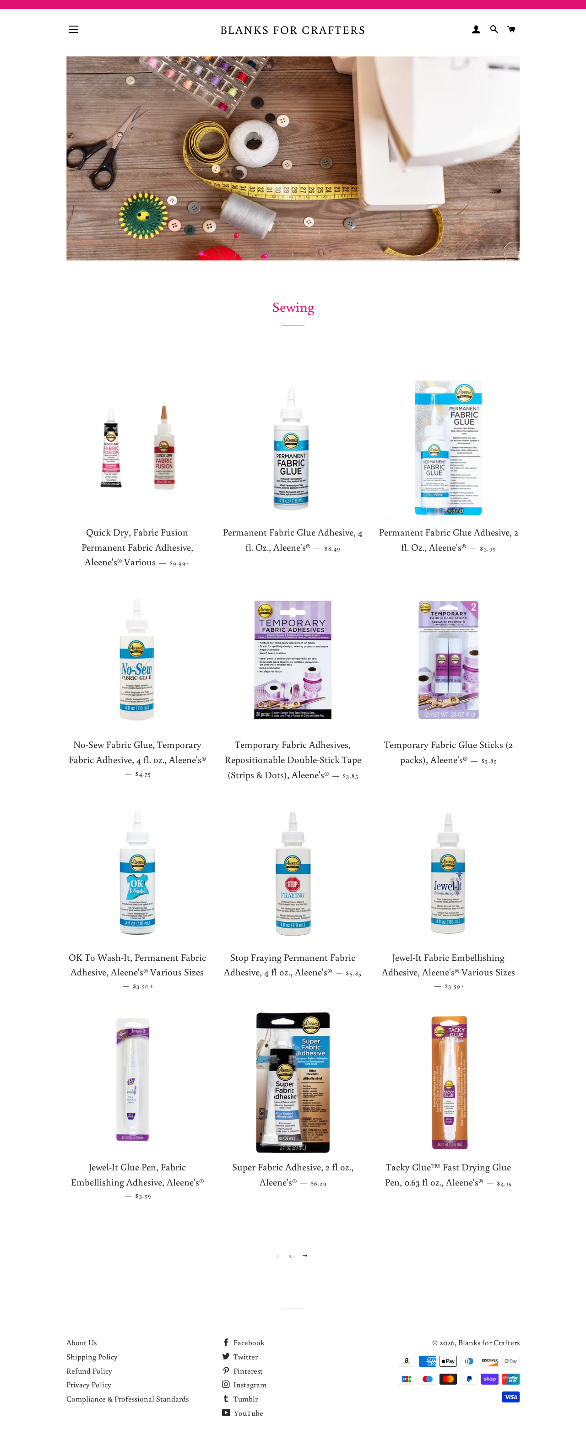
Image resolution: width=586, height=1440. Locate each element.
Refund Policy (89, 1370)
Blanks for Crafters (293, 29)
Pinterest (247, 1370)
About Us (81, 1342)
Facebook (248, 1342)
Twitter (245, 1356)
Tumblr (245, 1398)
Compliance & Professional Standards (127, 1398)
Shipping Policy (92, 1356)
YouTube (247, 1413)
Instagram (249, 1384)
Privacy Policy (88, 1384)
